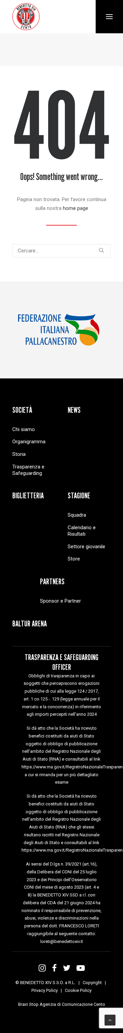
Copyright (92, 982)
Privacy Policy (44, 990)
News (74, 410)
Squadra (77, 515)
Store (74, 559)
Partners (52, 581)
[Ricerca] (61, 250)
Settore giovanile (86, 547)
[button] (101, 250)
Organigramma (28, 442)
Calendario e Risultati (82, 530)
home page (75, 208)
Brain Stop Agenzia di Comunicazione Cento (61, 1004)
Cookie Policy (78, 990)
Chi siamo (23, 429)
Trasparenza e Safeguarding (28, 470)
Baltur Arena (29, 623)
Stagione (79, 495)
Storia (19, 454)
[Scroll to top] (110, 1020)
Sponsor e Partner (60, 601)
